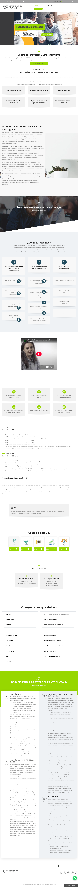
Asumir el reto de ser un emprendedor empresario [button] (56, 614)
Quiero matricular (38, 8)
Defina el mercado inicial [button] (50, 635)
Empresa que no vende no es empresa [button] (53, 624)
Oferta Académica (50, 5)
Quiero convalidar (20, 1)
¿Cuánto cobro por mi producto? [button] (52, 656)
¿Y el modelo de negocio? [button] (50, 651)
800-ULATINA (57, 1)
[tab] (20, 614)
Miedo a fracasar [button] (10, 619)
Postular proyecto (70, 885)
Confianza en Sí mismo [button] (11, 635)
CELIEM (34, 483)
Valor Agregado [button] (10, 651)
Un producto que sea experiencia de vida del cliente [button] (57, 645)
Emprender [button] (8, 614)
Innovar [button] (8, 656)
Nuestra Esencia (38, 5)
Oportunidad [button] (9, 624)
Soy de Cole (6, 1)
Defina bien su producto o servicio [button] (52, 640)
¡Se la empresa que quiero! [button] (50, 619)
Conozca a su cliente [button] (49, 630)
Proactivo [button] (8, 645)
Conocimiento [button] (9, 640)
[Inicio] (12, 6)
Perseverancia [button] (9, 630)
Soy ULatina (12, 1)
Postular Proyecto (47, 34)
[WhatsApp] (75, 878)
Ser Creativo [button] (9, 661)
